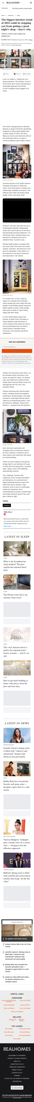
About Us (17, 1061)
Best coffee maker (9, 1032)
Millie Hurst (7, 39)
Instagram (7, 505)
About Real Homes (21, 1020)
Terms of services (23, 356)
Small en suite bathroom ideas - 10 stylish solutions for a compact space (17, 979)
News (30, 39)
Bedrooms (11, 15)
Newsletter (27, 74)
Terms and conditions (17, 1067)
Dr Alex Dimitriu (8, 317)
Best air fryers (9, 1035)
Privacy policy (17, 1070)
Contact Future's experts (17, 1058)
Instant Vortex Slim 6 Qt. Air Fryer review (18, 945)
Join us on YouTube (25, 1000)
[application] (17, 208)
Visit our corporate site (26, 1095)
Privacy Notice (25, 357)
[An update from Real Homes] (17, 933)
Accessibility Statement (17, 1055)
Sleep (18, 15)
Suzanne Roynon (9, 183)
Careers (17, 1075)
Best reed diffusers (25, 1032)
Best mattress (9, 1028)
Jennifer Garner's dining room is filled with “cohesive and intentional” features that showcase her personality (17, 955)
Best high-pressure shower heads (22, 8)
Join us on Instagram (9, 1004)
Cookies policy (17, 1072)
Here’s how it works (16, 45)
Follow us (18, 74)
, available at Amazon (17, 188)
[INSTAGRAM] (5, 514)
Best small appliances (25, 1035)
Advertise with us (12, 1020)
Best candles (17, 1038)
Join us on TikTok (25, 1004)
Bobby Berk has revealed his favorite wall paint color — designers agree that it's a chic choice (17, 968)
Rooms (3, 15)
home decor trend (13, 84)
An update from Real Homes (16, 939)
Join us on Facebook (25, 1008)
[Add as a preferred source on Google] (17, 1088)
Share (7, 74)
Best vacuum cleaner (25, 1028)
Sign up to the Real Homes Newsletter (9, 1001)
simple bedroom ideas (14, 494)
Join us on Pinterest (9, 1008)
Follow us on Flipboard (17, 1011)
